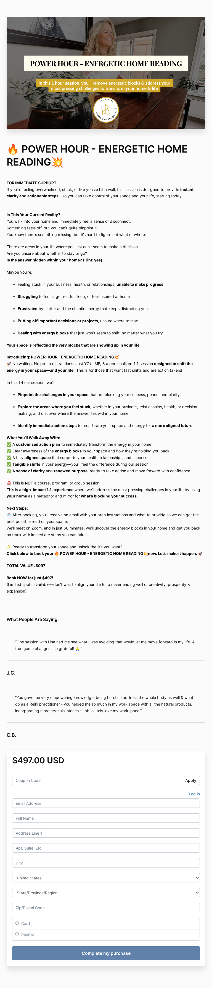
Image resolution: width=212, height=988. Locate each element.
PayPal (27, 934)
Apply (190, 780)
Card (25, 923)
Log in (194, 794)
